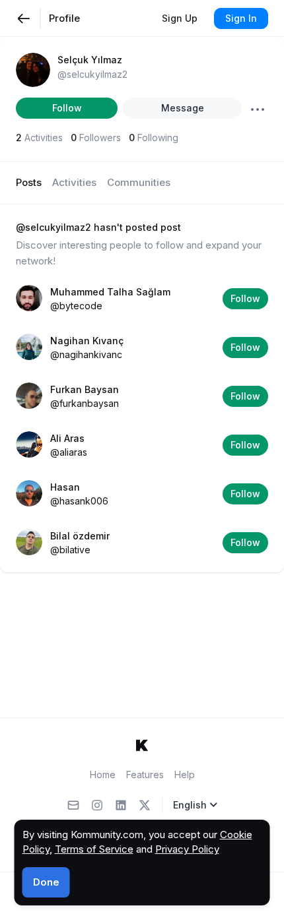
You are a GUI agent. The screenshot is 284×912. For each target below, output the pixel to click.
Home (103, 774)
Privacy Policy (187, 849)
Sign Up (179, 18)
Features (145, 774)
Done (46, 882)
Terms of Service (94, 849)
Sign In (241, 18)
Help (184, 774)
